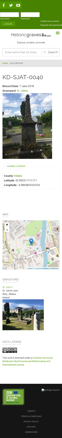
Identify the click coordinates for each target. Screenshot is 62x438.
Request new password (51, 25)
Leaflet (30, 268)
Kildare (18, 175)
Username (5, 19)
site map (31, 427)
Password (26, 19)
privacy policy (31, 422)
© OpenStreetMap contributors (46, 268)
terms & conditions (31, 416)
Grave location (17, 166)
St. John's (22, 90)
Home (5, 63)
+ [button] (7, 225)
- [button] (7, 229)
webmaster (31, 432)
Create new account (50, 21)
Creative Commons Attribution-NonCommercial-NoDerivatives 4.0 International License (27, 361)
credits (31, 411)
